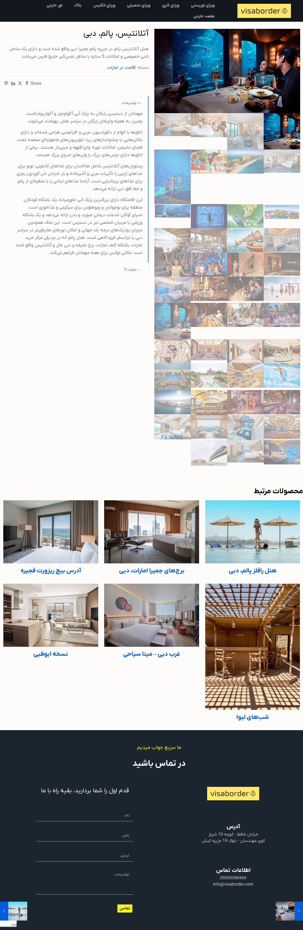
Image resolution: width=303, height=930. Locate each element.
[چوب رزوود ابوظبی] (299, 911)
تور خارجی (54, 5)
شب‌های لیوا (252, 717)
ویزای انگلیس (104, 5)
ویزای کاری (170, 5)
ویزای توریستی (203, 5)
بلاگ (77, 5)
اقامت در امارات (121, 68)
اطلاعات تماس (233, 870)
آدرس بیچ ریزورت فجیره (51, 571)
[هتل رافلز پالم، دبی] (4, 911)
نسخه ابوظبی (50, 654)
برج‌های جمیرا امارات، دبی (151, 571)
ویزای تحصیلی (138, 5)
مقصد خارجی (204, 16)
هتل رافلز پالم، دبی (252, 571)
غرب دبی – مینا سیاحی (151, 654)
